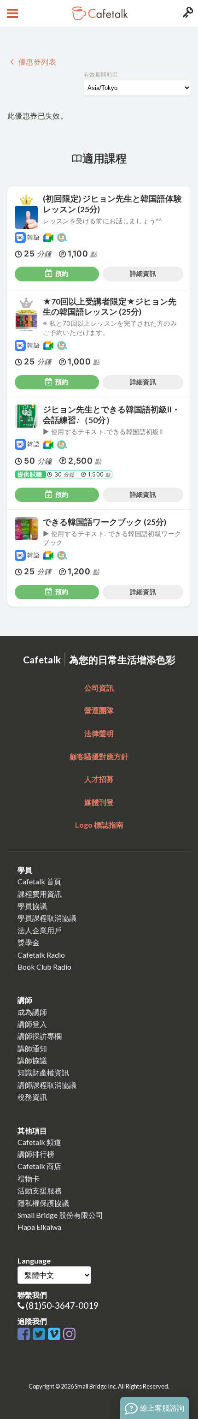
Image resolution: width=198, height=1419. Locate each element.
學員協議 (32, 905)
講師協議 (32, 1060)
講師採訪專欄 (39, 1035)
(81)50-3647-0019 (62, 1305)
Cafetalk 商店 (39, 1166)
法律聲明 (99, 733)
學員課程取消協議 (46, 917)
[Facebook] (25, 1334)
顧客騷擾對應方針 (99, 756)
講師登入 (32, 1024)
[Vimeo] (55, 1334)
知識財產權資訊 (43, 1072)
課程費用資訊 (39, 893)
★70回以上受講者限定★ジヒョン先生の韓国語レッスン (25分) (109, 307)
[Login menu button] (186, 13)
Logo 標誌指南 (99, 824)
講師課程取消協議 (46, 1084)
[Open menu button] (11, 13)
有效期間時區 (101, 74)
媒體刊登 (99, 802)
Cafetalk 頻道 (39, 1142)
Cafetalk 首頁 (39, 881)
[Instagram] (69, 1334)
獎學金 (28, 942)
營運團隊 (99, 710)
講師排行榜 (35, 1154)
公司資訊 (99, 687)
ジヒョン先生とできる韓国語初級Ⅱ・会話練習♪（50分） (111, 415)
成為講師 (32, 1012)
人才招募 (99, 779)
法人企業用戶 (39, 930)
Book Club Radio (44, 966)
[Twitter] (40, 1334)
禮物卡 (28, 1178)
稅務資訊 (32, 1096)
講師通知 (32, 1048)
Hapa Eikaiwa (39, 1226)
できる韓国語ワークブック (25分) (104, 522)
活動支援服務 (39, 1190)
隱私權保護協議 (43, 1202)
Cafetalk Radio (41, 954)
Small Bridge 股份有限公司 (60, 1214)
